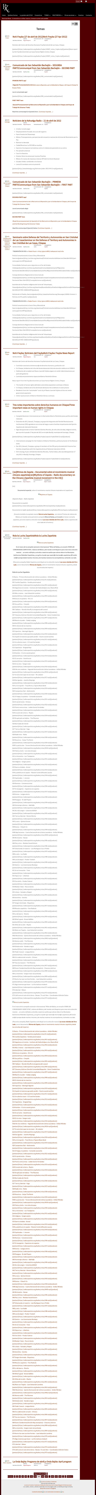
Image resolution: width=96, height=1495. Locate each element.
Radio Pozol (32, 251)
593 (31, 1476)
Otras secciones (69, 15)
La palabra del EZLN (26, 15)
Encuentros (38, 15)
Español (46, 40)
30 (25, 1476)
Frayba (7, 38)
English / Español (47, 481)
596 (43, 1476)
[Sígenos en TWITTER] (84, 1)
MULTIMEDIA (56, 15)
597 (46, 1476)
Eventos (81, 15)
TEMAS (46, 15)
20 (22, 1476)
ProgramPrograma (27, 40)
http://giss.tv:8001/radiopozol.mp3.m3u (51, 251)
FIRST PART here (17, 100)
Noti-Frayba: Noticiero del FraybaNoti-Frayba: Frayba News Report (43, 353)
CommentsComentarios (54, 1492)
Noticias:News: (6, 18)
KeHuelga (7, 122)
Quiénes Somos (13, 15)
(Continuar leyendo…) (46, 112)
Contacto (89, 15)
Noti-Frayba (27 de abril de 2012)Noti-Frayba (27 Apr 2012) (40, 36)
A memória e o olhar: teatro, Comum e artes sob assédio (30, 18)
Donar (78, 1)
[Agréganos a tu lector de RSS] (91, 1)
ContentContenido (37, 1492)
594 (35, 1476)
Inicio (4, 15)
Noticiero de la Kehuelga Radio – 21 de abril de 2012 (37, 120)
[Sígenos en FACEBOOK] (88, 1)
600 (52, 1476)
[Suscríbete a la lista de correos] (81, 2)
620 (60, 1476)
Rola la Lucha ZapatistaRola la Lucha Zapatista (34, 535)
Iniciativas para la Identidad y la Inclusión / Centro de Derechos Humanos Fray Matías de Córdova (7, 244)
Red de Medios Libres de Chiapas (7, 68)
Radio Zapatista (7, 473)
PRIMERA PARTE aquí (19, 81)
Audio (28, 71)
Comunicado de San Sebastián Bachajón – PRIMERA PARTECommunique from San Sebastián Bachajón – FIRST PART (43, 183)
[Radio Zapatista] (38, 7)
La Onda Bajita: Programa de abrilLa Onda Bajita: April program (42, 1461)
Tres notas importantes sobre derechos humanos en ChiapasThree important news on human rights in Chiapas (44, 406)
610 (56, 1476)
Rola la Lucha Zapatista (46, 514)
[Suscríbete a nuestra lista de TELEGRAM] (86, 1)
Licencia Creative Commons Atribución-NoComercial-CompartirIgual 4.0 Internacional (47, 1485)
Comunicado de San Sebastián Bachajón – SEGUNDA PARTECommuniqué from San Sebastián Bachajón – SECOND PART (44, 67)
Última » (70, 1476)
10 (19, 1476)
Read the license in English (48, 1488)
